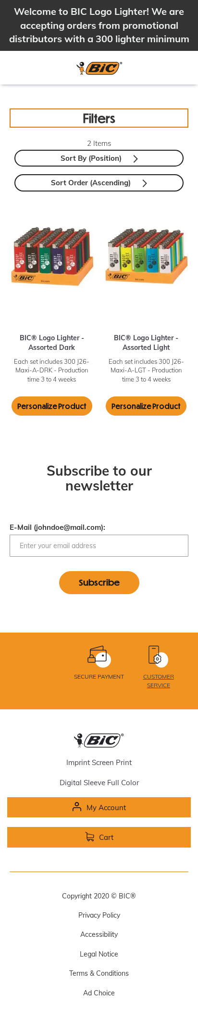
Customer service (158, 680)
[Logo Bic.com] (99, 68)
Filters (99, 117)
